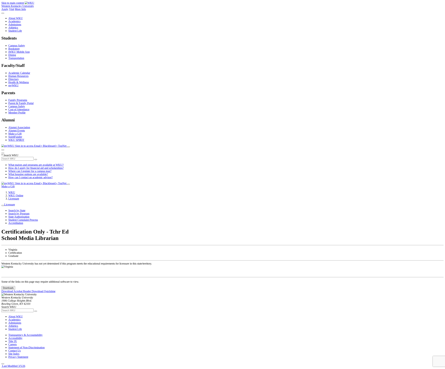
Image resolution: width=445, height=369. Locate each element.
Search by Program (18, 213)
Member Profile (17, 112)
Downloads (8, 288)
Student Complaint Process (23, 219)
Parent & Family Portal (21, 103)
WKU (11, 192)
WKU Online (15, 195)
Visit (11, 9)
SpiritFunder (15, 136)
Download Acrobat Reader (16, 291)
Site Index (13, 353)
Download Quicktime (43, 291)
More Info (20, 9)
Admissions (14, 24)
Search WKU (9, 155)
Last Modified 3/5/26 (13, 365)
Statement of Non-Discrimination (26, 347)
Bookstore (14, 48)
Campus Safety (16, 45)
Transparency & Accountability (25, 334)
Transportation (16, 58)
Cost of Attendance (18, 109)
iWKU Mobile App (19, 51)
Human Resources (18, 76)
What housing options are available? (28, 174)
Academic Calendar (19, 72)
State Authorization (18, 216)
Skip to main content (12, 2)
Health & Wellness (18, 82)
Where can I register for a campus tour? (29, 171)
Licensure (13, 198)
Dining (12, 54)
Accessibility (15, 338)
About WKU (15, 18)
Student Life (15, 30)
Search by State (16, 210)
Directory (13, 79)
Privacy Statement (18, 356)
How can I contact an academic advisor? (30, 177)
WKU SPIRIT (16, 139)
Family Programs (17, 100)
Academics (14, 21)
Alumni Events (16, 130)
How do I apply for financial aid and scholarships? (36, 167)
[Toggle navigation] (2, 205)
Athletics (13, 27)
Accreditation (15, 223)
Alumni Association (19, 127)
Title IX (12, 341)
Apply (4, 9)
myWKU (13, 85)
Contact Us (14, 350)
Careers (12, 344)
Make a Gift (15, 133)
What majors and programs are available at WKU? (36, 164)
